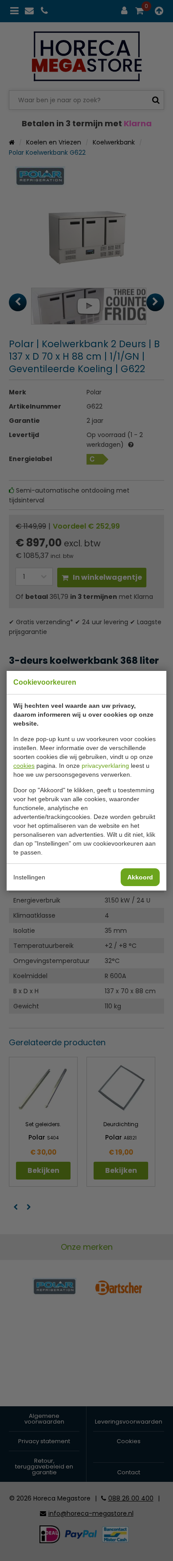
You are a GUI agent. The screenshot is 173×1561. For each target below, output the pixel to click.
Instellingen (29, 877)
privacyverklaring (105, 765)
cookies (24, 765)
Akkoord (140, 877)
